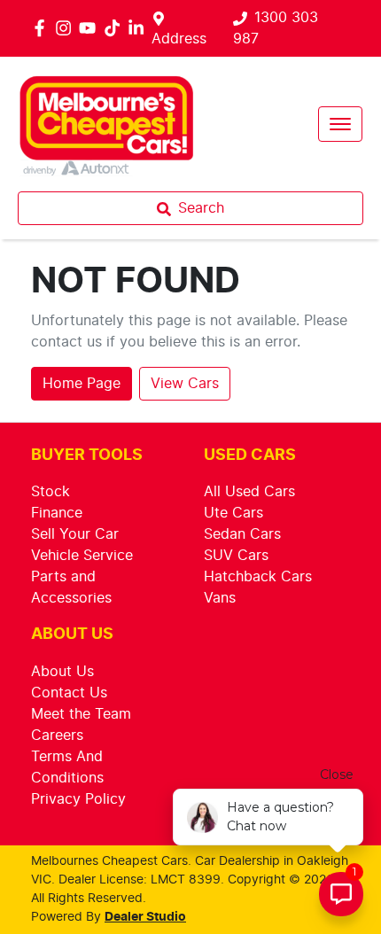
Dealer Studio (145, 917)
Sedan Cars (242, 534)
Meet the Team (81, 714)
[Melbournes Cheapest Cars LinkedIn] (140, 27)
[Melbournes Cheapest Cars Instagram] (67, 27)
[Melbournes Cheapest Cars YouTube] (91, 27)
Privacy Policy (78, 799)
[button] (340, 124)
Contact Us (69, 693)
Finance (56, 513)
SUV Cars (236, 556)
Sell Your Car (75, 534)
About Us (62, 672)
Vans (220, 598)
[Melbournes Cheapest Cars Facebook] (43, 27)
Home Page (82, 384)
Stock (50, 492)
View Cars (185, 384)
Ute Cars (233, 513)
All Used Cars (249, 492)
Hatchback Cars (258, 577)
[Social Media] (116, 27)
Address (179, 39)
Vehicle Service (82, 556)
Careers (57, 735)
